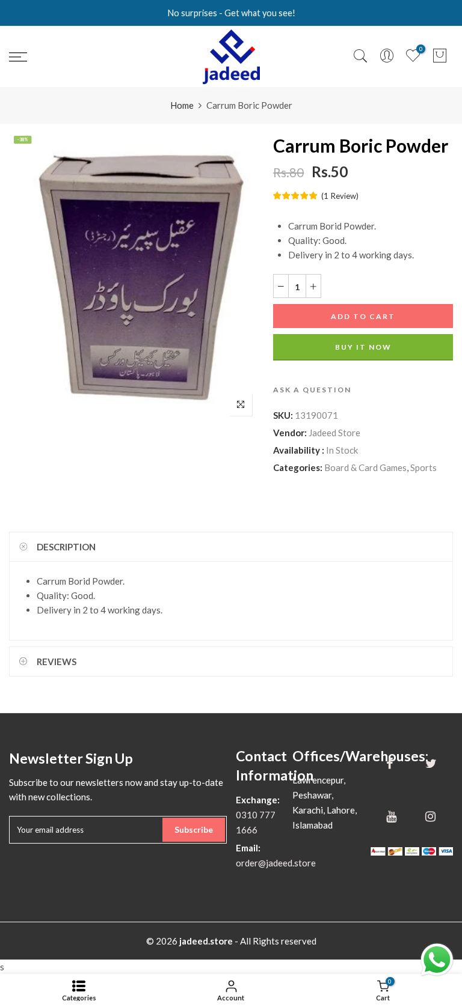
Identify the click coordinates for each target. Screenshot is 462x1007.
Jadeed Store (334, 432)
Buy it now (363, 346)
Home (182, 105)
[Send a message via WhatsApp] (437, 960)
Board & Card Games (365, 467)
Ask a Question (312, 389)
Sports (423, 467)
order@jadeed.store (276, 862)
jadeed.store (206, 941)
